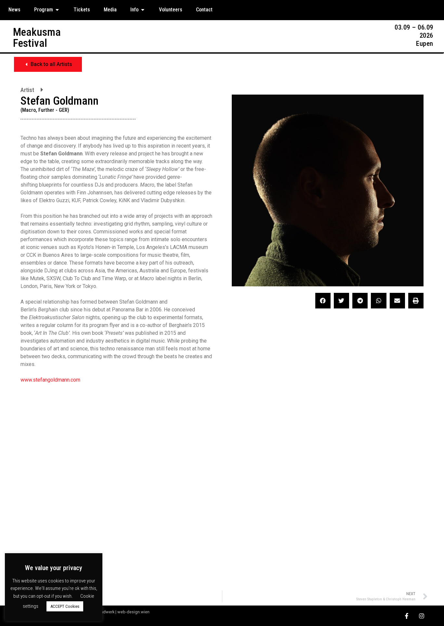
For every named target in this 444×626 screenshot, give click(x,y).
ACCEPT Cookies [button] (64, 606)
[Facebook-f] (406, 616)
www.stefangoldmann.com (50, 380)
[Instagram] (421, 616)
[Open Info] (142, 10)
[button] (48, 64)
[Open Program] (57, 10)
